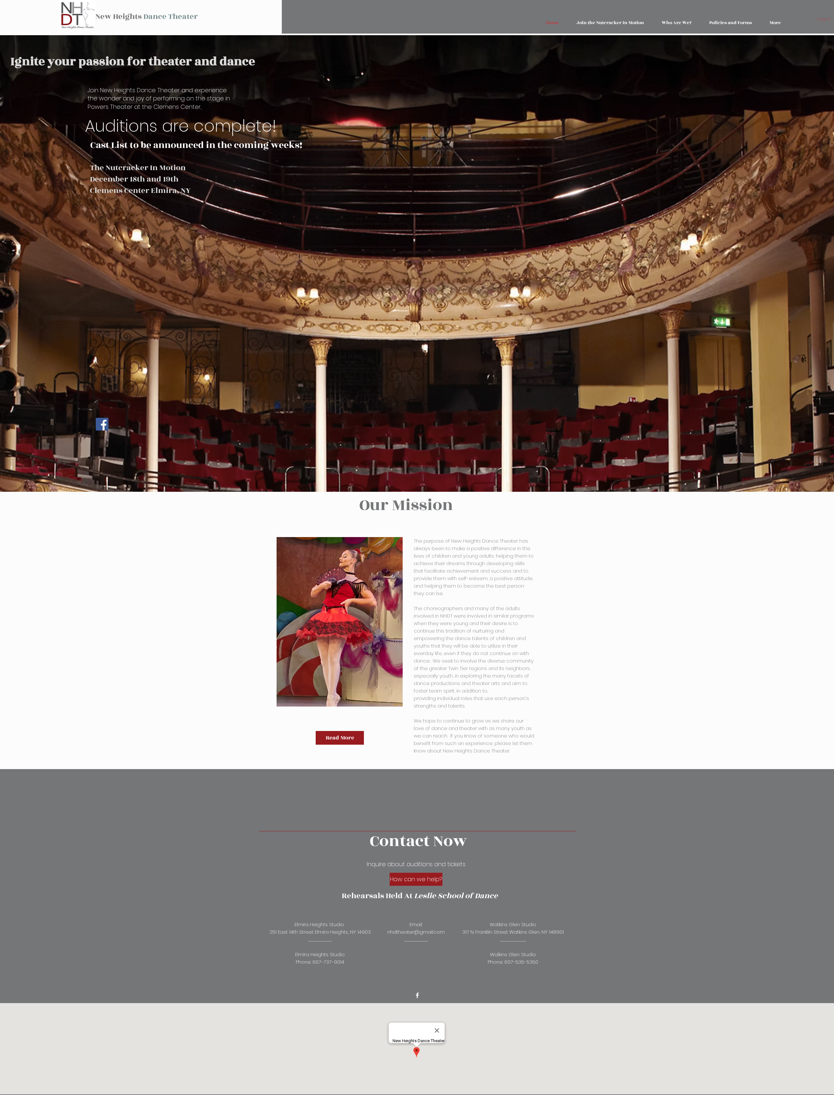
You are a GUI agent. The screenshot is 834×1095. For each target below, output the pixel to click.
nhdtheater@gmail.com (416, 931)
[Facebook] (102, 424)
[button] (730, 23)
